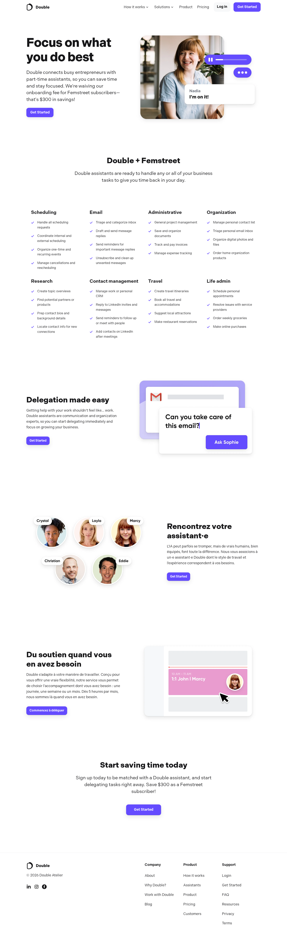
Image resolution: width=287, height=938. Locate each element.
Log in (222, 7)
